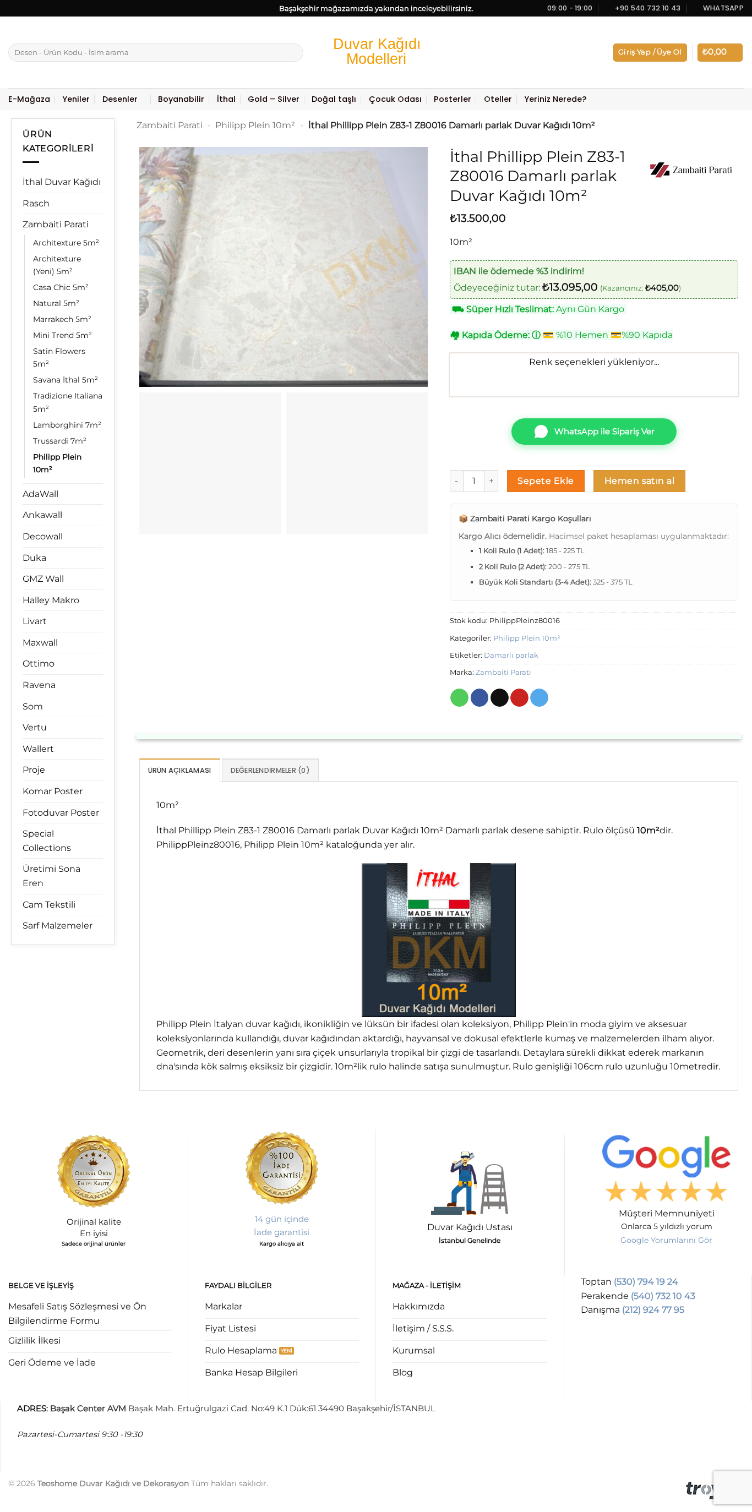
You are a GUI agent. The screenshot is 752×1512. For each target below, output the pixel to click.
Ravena (39, 685)
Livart (35, 621)
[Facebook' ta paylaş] (480, 698)
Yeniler (76, 99)
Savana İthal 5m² (65, 380)
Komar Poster (53, 791)
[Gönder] (293, 52)
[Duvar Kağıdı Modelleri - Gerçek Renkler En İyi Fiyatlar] (376, 52)
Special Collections (47, 840)
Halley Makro (51, 600)
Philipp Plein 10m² (57, 463)
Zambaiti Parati (56, 224)
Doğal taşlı (334, 99)
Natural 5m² (56, 303)
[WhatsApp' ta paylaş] (459, 698)
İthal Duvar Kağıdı (62, 182)
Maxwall (40, 642)
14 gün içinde (282, 1219)
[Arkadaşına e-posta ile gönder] (500, 698)
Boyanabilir (181, 99)
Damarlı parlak (511, 655)
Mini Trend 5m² (62, 335)
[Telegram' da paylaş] (539, 698)
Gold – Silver (273, 99)
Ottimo (39, 663)
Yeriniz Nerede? (555, 99)
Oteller (498, 99)
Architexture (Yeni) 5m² (57, 265)
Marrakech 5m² (62, 319)
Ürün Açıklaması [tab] (179, 770)
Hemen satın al (639, 481)
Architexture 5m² (66, 243)
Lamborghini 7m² (67, 425)
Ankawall (42, 515)
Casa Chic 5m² (61, 287)
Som (33, 706)
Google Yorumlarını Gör (666, 1240)
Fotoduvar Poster (61, 812)
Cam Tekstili (49, 904)
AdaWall (40, 494)
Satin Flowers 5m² (59, 357)
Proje (34, 770)
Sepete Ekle (545, 481)
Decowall (43, 536)
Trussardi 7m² (59, 441)
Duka (34, 558)
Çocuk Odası (395, 99)
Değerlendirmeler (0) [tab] (270, 770)
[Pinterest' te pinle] (519, 698)
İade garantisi (281, 1232)
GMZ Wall (43, 579)
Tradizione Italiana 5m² (67, 402)
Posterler (452, 99)
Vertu (35, 727)
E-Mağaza (29, 99)
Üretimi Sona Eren (51, 876)
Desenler (120, 99)
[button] (650, 52)
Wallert (38, 749)
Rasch (36, 203)
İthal (226, 99)
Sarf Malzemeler (57, 925)
